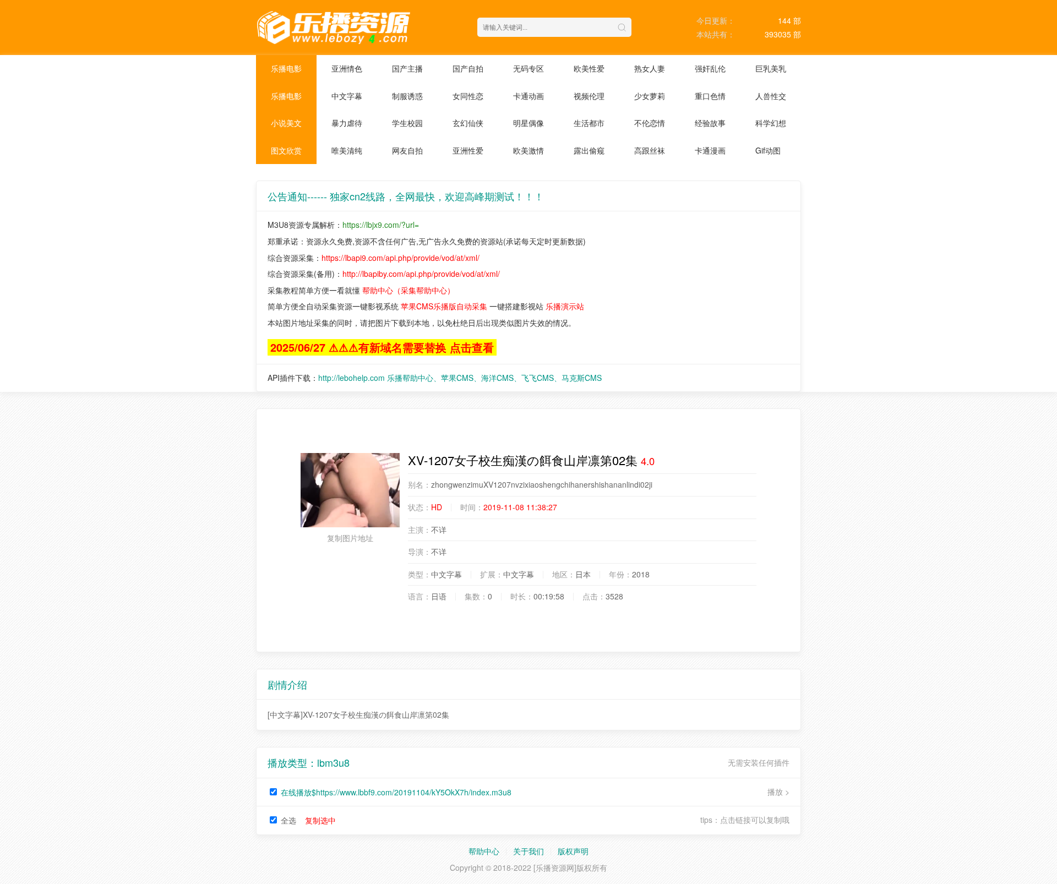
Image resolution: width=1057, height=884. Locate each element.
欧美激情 (528, 150)
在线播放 (396, 792)
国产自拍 (468, 68)
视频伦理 (589, 95)
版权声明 (573, 850)
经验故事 (710, 122)
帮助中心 (483, 850)
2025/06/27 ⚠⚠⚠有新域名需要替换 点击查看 (382, 347)
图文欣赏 (286, 150)
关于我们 (528, 850)
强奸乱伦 (710, 68)
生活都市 (589, 122)
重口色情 (710, 95)
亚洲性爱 (468, 150)
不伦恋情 (649, 122)
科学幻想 (770, 122)
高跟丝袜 (649, 150)
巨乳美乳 (770, 68)
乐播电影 (286, 68)
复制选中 (320, 820)
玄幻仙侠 (468, 122)
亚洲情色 (346, 68)
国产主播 (407, 68)
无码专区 (528, 68)
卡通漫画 (710, 150)
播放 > (778, 792)
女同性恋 (468, 95)
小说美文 (286, 122)
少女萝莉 (649, 95)
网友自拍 (407, 150)
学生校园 (407, 122)
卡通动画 (528, 95)
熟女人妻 (649, 68)
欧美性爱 (589, 68)
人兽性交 (770, 95)
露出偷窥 (589, 150)
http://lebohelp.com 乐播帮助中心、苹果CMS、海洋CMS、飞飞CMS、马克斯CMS (460, 377)
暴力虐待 (346, 122)
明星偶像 (528, 122)
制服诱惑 (407, 95)
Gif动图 (768, 150)
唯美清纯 (346, 150)
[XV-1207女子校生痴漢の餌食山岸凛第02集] (350, 490)
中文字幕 (346, 95)
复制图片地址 (350, 537)
